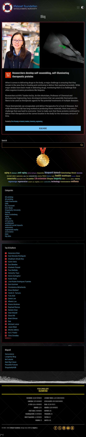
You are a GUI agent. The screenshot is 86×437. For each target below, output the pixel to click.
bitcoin (73, 173)
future (44, 176)
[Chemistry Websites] (43, 158)
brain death (9, 176)
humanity (74, 176)
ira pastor (30, 179)
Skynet (7, 212)
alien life (8, 219)
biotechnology (66, 173)
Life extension (40, 178)
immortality (11, 178)
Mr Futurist (9, 359)
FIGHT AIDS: (32, 411)
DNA (6, 204)
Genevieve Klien (14, 253)
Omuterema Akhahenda (17, 287)
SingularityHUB (10, 367)
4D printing (9, 199)
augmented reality (11, 230)
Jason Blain (12, 327)
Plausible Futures (11, 365)
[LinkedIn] (64, 428)
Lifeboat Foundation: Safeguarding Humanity (38, 7)
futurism (49, 176)
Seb (9, 321)
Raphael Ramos (14, 307)
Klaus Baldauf (13, 290)
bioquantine (40, 173)
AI (10, 173)
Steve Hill (11, 316)
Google (52, 176)
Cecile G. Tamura (14, 293)
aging (7, 173)
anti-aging (22, 173)
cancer (14, 176)
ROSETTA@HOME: (29, 417)
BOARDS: (46, 407)
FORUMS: (37, 420)
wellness (75, 181)
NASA (63, 179)
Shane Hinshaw (14, 304)
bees (6, 234)
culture (24, 176)
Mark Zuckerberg (11, 214)
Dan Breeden (13, 265)
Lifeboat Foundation (15, 428)
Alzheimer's (14, 173)
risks (33, 182)
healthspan (66, 176)
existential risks (33, 176)
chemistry (32, 121)
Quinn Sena (12, 262)
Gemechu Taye (13, 273)
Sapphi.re (35, 428)
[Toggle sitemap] (78, 7)
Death (27, 176)
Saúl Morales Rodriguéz (17, 256)
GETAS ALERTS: (48, 401)
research (30, 182)
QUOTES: (46, 420)
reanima (77, 179)
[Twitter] (59, 428)
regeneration (23, 181)
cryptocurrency (19, 176)
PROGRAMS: (47, 414)
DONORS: (36, 407)
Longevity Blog (10, 357)
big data (8, 236)
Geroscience (9, 354)
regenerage (12, 182)
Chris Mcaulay (15, 121)
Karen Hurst (12, 279)
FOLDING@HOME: (30, 414)
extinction (40, 176)
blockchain (79, 173)
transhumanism (65, 182)
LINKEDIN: (30, 401)
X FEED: (30, 404)
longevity (58, 178)
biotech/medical (24, 121)
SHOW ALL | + (8, 338)
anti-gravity (9, 221)
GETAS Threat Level (43, 390)
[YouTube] (68, 428)
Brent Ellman (13, 318)
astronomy (9, 227)
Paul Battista (13, 270)
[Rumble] (72, 428)
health (58, 175)
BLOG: (45, 404)
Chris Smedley (13, 336)
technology (55, 182)
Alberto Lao (12, 301)
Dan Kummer (13, 284)
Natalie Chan (13, 310)
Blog (43, 17)
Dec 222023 (8, 75)
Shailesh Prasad (14, 267)
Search (81, 144)
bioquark (49, 172)
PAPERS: (46, 417)
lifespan (50, 179)
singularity (37, 182)
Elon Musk (9, 208)
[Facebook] (55, 428)
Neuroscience (67, 179)
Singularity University (13, 210)
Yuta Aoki (11, 296)
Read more (43, 128)
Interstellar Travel (21, 179)
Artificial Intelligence (32, 173)
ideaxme (78, 176)
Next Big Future (10, 362)
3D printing (9, 197)
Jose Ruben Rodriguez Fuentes (19, 282)
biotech (57, 172)
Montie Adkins (13, 330)
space (42, 182)
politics (72, 179)
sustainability (47, 182)
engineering (39, 121)
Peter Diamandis (11, 201)
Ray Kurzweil (9, 206)
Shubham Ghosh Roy (16, 259)
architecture (9, 223)
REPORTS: (47, 411)
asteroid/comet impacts (14, 225)
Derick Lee (12, 299)
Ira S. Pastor (12, 333)
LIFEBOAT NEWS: (48, 398)
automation (9, 232)
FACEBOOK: (29, 398)
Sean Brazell (12, 313)
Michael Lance (13, 324)
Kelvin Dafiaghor (14, 276)
